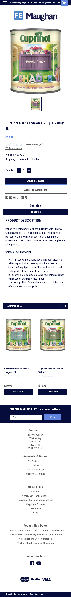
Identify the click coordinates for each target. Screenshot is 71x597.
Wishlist (35, 465)
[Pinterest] (26, 197)
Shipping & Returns (35, 474)
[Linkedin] (22, 197)
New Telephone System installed (35, 539)
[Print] (14, 197)
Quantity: (10, 170)
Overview (35, 205)
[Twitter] (18, 197)
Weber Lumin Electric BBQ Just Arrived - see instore (35, 534)
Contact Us (35, 508)
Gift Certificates (35, 461)
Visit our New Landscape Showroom (35, 543)
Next (66, 306)
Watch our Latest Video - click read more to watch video (35, 530)
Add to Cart (18, 392)
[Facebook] (6, 197)
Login (40, 8)
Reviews (35, 212)
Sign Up (51, 8)
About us (35, 491)
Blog (35, 512)
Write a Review (13, 148)
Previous (61, 306)
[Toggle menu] (5, 5)
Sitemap (39, 594)
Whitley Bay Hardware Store (36, 496)
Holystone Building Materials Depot (35, 500)
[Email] (10, 197)
